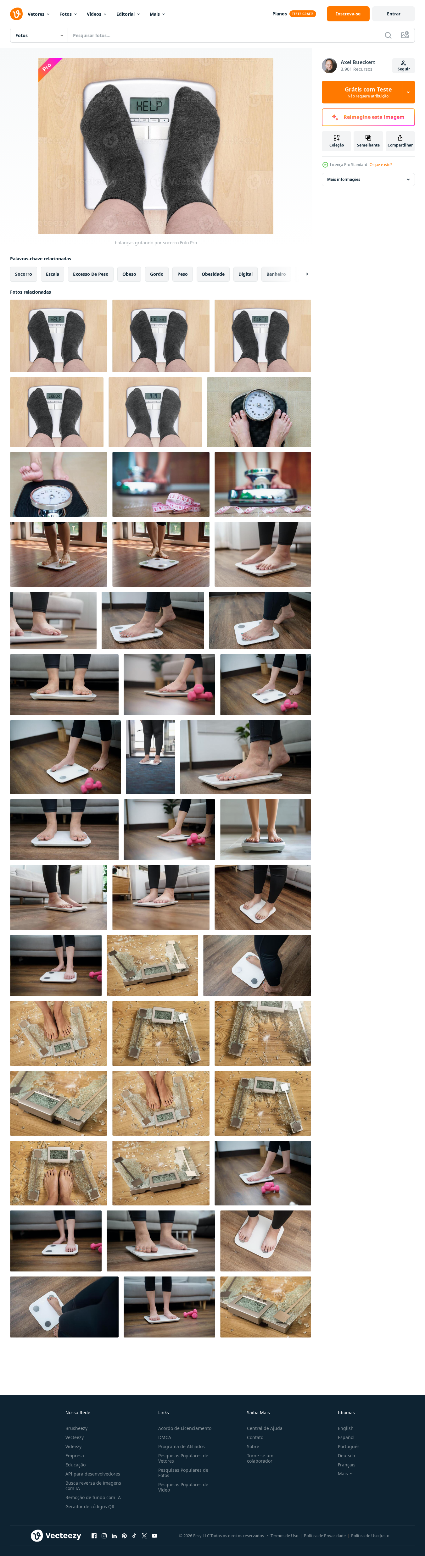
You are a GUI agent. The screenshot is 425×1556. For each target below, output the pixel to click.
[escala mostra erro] (56, 412)
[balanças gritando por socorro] (58, 336)
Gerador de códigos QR (90, 1506)
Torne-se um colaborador (260, 1458)
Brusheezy (76, 1428)
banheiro (276, 274)
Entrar (393, 14)
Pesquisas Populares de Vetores (183, 1458)
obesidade (213, 274)
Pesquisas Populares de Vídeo (183, 1487)
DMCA (164, 1437)
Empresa (74, 1456)
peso (182, 274)
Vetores (36, 14)
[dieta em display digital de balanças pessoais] (263, 336)
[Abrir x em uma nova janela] (144, 1535)
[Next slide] (302, 274)
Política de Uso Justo (370, 1535)
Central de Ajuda (264, 1428)
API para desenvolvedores (92, 1474)
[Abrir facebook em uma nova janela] (94, 1535)
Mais (155, 14)
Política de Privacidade (325, 1535)
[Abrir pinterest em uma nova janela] (124, 1535)
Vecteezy (74, 1437)
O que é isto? (381, 164)
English (346, 1428)
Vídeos (94, 14)
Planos (279, 14)
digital (245, 274)
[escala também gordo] (161, 336)
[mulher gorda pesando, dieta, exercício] (58, 484)
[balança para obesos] (259, 412)
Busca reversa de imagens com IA (93, 1485)
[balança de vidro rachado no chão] (161, 1033)
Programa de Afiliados (181, 1446)
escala (52, 274)
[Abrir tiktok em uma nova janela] (134, 1535)
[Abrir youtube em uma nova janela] (154, 1535)
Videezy (73, 1446)
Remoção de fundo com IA (93, 1497)
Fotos (65, 14)
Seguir (404, 69)
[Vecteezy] (16, 14)
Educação (75, 1465)
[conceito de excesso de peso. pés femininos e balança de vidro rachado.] (58, 1033)
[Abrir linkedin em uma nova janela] (114, 1535)
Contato (255, 1437)
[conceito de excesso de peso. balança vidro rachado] (152, 965)
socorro (23, 274)
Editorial (125, 14)
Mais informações (343, 179)
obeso (129, 274)
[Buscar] (388, 35)
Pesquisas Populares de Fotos (183, 1472)
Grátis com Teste (368, 92)
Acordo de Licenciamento (184, 1428)
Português (349, 1446)
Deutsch (346, 1456)
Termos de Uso (285, 1535)
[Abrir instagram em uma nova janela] (104, 1535)
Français (346, 1465)
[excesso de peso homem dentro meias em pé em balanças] (155, 412)
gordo (157, 274)
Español (346, 1437)
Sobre (253, 1446)
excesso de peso (91, 274)
